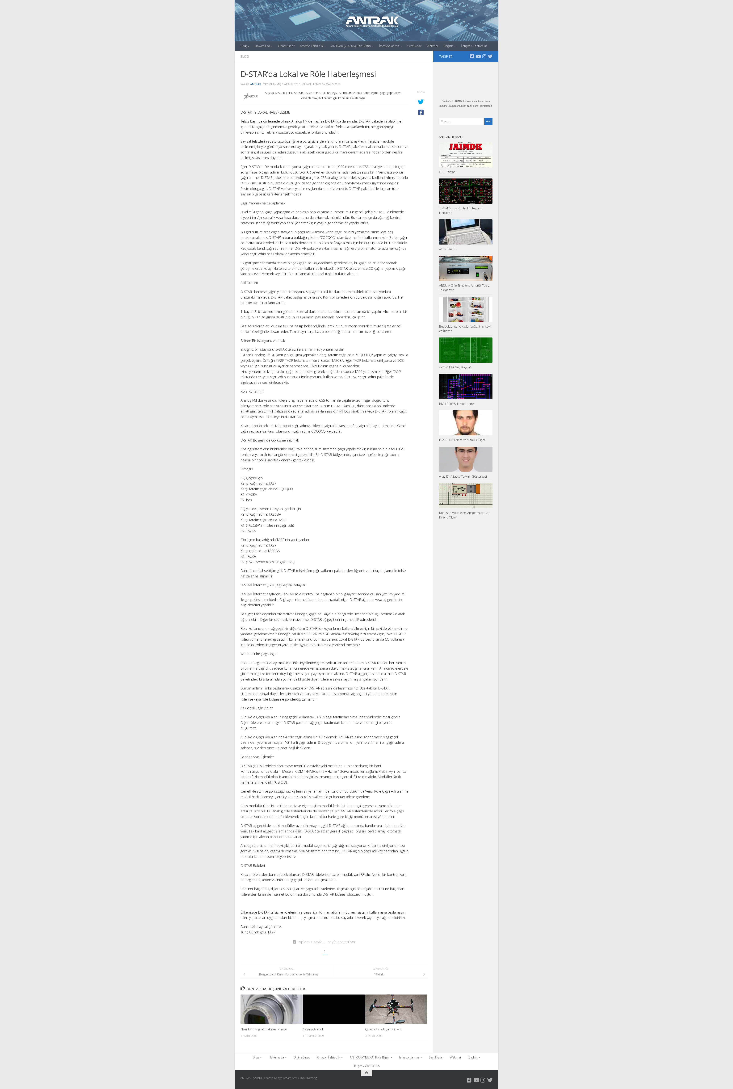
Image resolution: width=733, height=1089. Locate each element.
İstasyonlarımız (389, 46)
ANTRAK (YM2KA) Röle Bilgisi (351, 46)
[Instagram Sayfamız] (484, 56)
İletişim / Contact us (474, 46)
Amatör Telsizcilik (311, 46)
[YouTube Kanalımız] (478, 56)
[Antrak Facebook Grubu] (472, 56)
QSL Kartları (447, 172)
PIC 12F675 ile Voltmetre (456, 403)
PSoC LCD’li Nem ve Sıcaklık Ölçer (462, 440)
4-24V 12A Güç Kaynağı (455, 367)
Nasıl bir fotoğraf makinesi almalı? (264, 1029)
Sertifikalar (414, 46)
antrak (255, 84)
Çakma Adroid (313, 1029)
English (448, 46)
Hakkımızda (262, 46)
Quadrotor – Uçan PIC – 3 (383, 1029)
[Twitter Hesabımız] (490, 56)
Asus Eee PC (447, 249)
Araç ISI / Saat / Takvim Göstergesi (463, 476)
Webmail (432, 46)
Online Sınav (286, 46)
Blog (243, 46)
